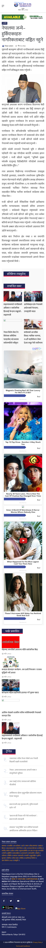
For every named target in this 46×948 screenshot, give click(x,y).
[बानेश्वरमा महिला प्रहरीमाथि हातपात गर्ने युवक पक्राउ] (23, 685)
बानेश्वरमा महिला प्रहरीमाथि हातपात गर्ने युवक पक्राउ (20, 692)
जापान (27, 845)
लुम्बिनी (9, 853)
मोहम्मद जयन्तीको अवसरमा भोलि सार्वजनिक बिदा (20, 649)
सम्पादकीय (31, 853)
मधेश (16, 850)
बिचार (3, 848)
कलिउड (40, 848)
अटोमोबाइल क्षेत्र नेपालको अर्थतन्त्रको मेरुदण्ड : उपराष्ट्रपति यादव (33, 308)
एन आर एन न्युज (33, 850)
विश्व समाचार (33, 845)
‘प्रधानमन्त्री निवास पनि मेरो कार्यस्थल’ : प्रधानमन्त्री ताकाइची (23, 817)
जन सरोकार (17, 845)
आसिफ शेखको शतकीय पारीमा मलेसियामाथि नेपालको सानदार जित (21, 714)
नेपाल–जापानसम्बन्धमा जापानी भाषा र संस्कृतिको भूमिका (23, 771)
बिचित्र (10, 855)
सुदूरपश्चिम (33, 855)
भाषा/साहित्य (16, 853)
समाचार (4, 845)
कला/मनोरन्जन (32, 848)
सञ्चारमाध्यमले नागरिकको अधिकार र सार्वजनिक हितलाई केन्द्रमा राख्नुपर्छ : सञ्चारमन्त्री (13, 310)
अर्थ (23, 845)
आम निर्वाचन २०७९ (7, 860)
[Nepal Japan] (23, 4)
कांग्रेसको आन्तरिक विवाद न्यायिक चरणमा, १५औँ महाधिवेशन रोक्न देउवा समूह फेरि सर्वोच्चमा (33, 338)
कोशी (4, 853)
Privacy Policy (37, 942)
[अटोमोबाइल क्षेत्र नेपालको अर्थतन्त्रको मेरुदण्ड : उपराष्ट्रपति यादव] (33, 296)
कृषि (38, 855)
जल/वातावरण (11, 848)
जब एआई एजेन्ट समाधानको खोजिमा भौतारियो (22, 783)
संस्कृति (16, 860)
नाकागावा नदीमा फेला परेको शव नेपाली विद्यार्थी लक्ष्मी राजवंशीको (23, 760)
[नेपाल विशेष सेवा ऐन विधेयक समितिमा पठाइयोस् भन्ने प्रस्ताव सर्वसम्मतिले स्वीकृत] (13, 324)
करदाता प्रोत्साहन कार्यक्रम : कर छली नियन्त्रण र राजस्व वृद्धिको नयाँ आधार (22, 671)
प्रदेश (12, 850)
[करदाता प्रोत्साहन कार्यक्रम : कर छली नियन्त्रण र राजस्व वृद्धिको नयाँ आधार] (23, 662)
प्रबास (40, 845)
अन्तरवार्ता (24, 853)
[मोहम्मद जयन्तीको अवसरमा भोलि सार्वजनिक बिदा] (23, 642)
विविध (22, 858)
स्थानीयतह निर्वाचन (30, 858)
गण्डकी (27, 855)
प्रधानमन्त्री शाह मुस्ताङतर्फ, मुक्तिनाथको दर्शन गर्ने (23, 806)
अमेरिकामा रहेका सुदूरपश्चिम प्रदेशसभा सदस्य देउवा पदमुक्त (25, 794)
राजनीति (4, 23)
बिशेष (37, 853)
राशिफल (4, 855)
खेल (25, 848)
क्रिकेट (9, 858)
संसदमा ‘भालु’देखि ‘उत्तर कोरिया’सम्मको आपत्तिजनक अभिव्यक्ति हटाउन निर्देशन (23, 828)
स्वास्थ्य (15, 855)
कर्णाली (41, 850)
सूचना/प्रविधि (23, 850)
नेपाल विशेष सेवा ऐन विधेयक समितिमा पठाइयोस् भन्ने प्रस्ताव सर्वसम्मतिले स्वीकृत (11, 338)
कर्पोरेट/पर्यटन (6, 850)
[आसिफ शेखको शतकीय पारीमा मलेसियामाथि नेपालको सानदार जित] (23, 705)
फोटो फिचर (19, 848)
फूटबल (4, 858)
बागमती (21, 855)
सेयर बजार (16, 858)
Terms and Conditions (23, 946)
